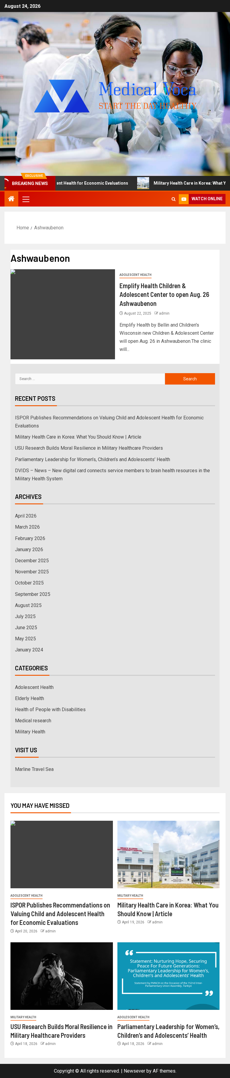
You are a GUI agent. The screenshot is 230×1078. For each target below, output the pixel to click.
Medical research (33, 720)
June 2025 (26, 627)
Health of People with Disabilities (50, 709)
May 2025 (25, 639)
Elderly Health (29, 698)
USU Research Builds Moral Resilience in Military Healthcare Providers (89, 448)
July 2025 (25, 616)
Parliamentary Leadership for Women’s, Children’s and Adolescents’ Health (92, 459)
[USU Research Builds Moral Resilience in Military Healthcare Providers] (61, 976)
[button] (25, 199)
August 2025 (28, 605)
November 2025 (32, 572)
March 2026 (27, 527)
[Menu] (25, 199)
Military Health (30, 732)
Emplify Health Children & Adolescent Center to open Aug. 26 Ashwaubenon (164, 294)
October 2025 (29, 583)
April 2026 (26, 516)
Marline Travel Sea (34, 769)
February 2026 (30, 538)
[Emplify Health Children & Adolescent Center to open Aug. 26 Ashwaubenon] (62, 314)
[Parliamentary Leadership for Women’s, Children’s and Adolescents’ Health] (168, 976)
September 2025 (32, 594)
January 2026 (29, 549)
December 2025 (32, 560)
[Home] (11, 199)
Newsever (134, 1071)
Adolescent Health (135, 274)
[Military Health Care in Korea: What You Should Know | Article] (168, 854)
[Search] (173, 199)
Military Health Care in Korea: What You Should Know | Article (78, 437)
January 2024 (29, 650)
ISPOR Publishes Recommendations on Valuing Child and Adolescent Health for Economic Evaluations (60, 913)
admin (164, 313)
